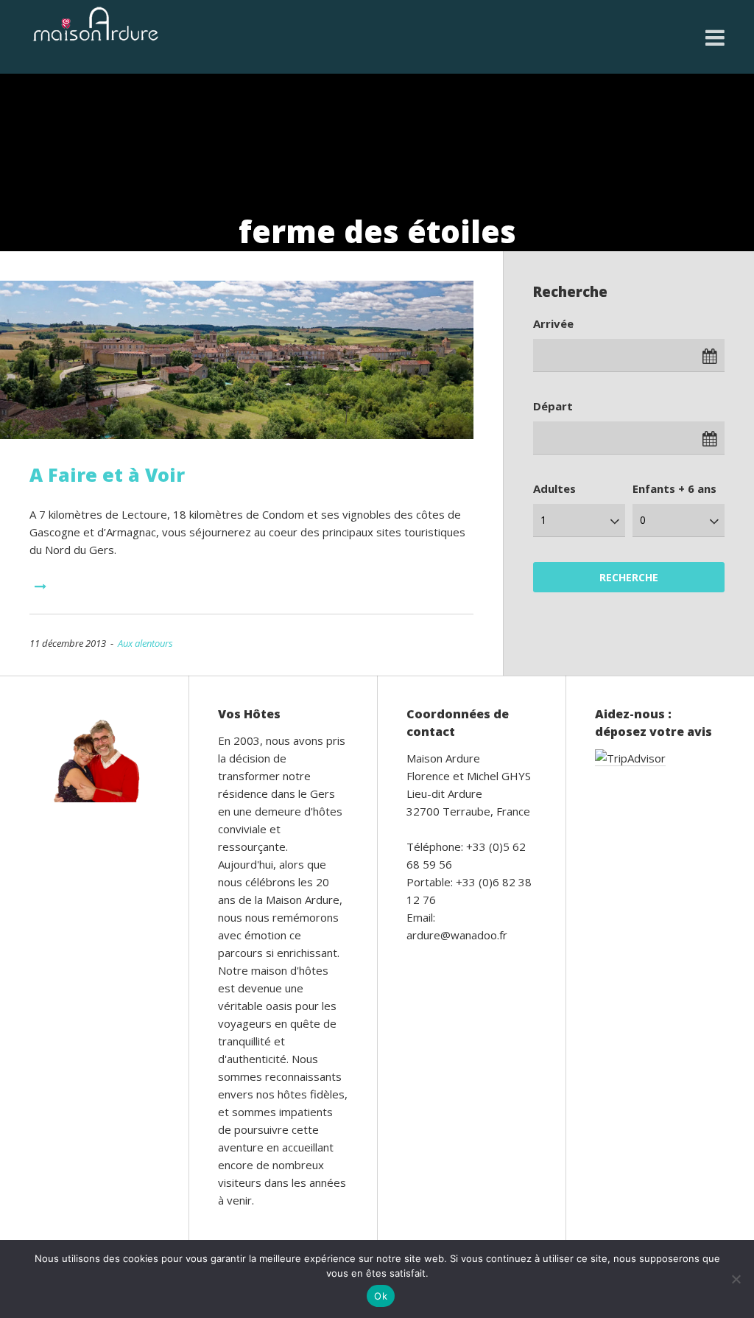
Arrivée (553, 323)
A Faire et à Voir (107, 474)
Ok (380, 1296)
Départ (553, 406)
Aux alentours (145, 643)
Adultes (554, 488)
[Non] (735, 1279)
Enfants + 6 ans (674, 488)
